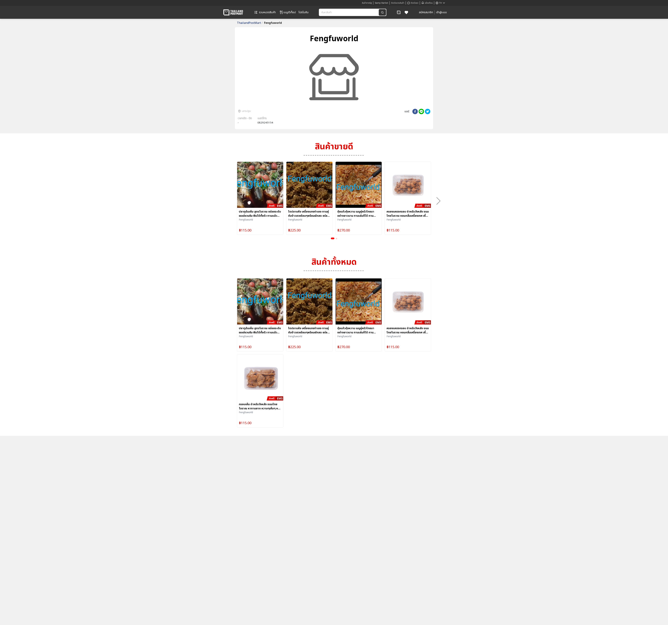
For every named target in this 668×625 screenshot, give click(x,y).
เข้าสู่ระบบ (441, 12)
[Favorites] (406, 12)
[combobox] (349, 12)
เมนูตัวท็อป (289, 12)
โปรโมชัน (304, 12)
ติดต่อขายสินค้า (397, 3)
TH (440, 3)
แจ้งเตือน (429, 3)
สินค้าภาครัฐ (367, 3)
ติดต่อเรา (414, 3)
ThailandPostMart (250, 23)
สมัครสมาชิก (426, 12)
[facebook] (415, 111)
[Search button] (382, 12)
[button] (399, 12)
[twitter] (427, 111)
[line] (421, 111)
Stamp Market (381, 3)
